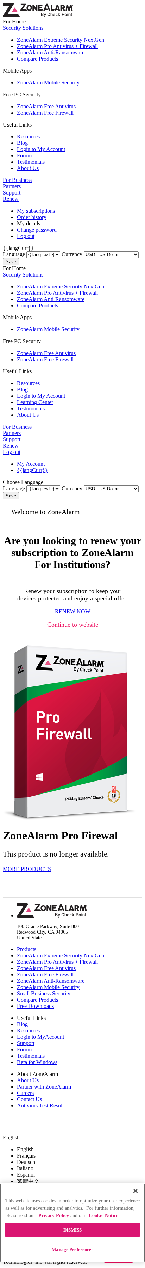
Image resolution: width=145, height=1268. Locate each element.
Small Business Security (43, 993)
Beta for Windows (37, 1062)
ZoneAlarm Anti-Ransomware (50, 52)
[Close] (135, 1191)
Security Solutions (23, 28)
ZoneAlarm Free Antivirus (46, 106)
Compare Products (37, 59)
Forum (24, 155)
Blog (22, 143)
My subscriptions (36, 211)
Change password (37, 230)
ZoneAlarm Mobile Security (48, 83)
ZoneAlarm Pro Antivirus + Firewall (57, 46)
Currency (72, 254)
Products (26, 949)
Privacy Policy (53, 1215)
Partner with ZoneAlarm (44, 1087)
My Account (31, 464)
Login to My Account (41, 149)
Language (14, 254)
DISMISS (72, 1230)
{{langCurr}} (32, 470)
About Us (28, 168)
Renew (11, 199)
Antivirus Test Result (40, 1106)
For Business (17, 180)
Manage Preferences (72, 1249)
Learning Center (35, 402)
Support (11, 193)
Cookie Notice (103, 1215)
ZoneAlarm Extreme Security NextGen (60, 40)
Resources (28, 136)
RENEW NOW (72, 611)
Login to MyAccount (40, 1037)
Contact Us (29, 1099)
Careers (25, 1093)
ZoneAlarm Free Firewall (45, 113)
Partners (12, 186)
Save (11, 261)
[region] (72, 1222)
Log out (25, 236)
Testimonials (31, 162)
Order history (31, 217)
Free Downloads (35, 1006)
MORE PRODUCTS (27, 869)
